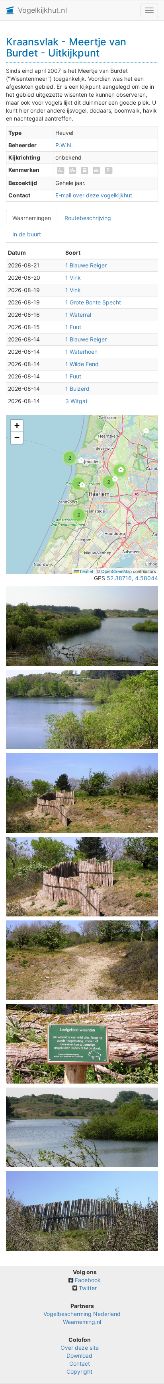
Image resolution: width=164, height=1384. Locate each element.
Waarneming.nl (82, 1321)
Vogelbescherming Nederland (82, 1313)
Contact (79, 1363)
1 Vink (73, 277)
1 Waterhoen (81, 351)
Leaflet (86, 571)
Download (79, 1355)
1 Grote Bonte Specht (93, 302)
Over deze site (80, 1347)
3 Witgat (76, 401)
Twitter (88, 1288)
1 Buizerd (77, 388)
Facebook (88, 1280)
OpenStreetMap (116, 571)
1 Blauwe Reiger (86, 265)
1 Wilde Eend (82, 364)
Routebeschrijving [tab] (87, 217)
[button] (94, 415)
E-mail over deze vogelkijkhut (93, 195)
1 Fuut (73, 327)
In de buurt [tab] (26, 234)
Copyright (79, 1371)
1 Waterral (78, 314)
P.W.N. (64, 145)
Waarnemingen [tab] (31, 217)
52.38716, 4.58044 (132, 578)
